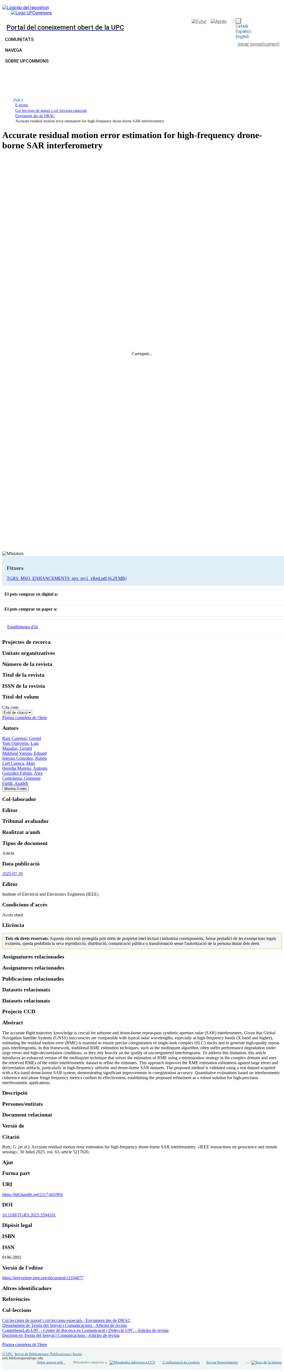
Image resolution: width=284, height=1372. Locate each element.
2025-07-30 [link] (12, 873)
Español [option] (243, 31)
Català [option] (241, 26)
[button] (233, 21)
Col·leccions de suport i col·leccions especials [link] (51, 110)
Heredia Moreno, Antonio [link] (24, 768)
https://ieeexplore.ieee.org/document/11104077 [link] (42, 1277)
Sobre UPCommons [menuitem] (27, 61)
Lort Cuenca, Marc (19, 763)
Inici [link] (18, 100)
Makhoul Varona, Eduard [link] (24, 753)
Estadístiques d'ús (22, 626)
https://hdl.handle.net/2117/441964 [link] (32, 1194)
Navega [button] (13, 50)
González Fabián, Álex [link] (22, 773)
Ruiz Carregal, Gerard (21, 738)
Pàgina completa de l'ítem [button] (24, 717)
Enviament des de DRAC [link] (35, 115)
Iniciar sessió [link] (259, 44)
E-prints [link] (21, 105)
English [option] (242, 36)
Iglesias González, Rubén (24, 758)
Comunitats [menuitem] (19, 39)
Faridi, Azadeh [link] (15, 783)
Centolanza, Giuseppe (21, 778)
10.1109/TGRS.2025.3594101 (29, 1215)
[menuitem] (15, 50)
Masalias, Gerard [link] (17, 748)
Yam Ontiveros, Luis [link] (20, 743)
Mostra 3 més (15, 789)
